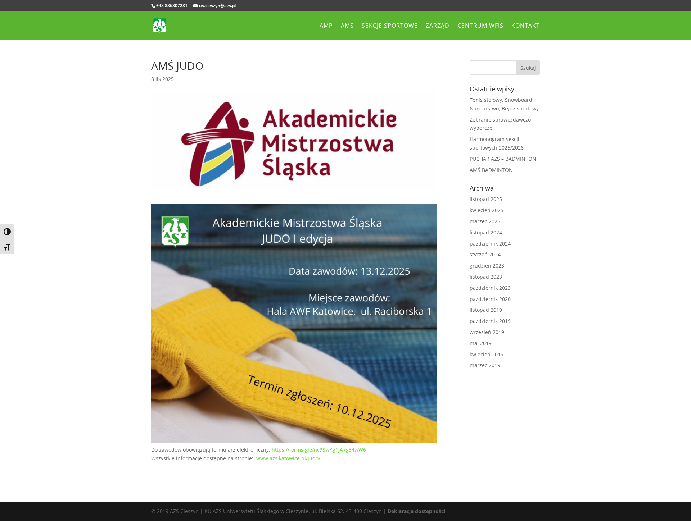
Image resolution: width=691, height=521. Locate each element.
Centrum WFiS (480, 26)
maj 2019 (481, 343)
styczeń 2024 (485, 254)
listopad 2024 (486, 232)
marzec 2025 (485, 221)
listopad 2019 (486, 309)
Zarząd (438, 26)
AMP (326, 26)
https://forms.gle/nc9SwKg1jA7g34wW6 (319, 449)
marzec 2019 (485, 365)
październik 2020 (490, 299)
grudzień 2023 (487, 265)
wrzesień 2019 (487, 332)
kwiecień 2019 (486, 354)
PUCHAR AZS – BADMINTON (503, 158)
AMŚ (347, 26)
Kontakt (525, 26)
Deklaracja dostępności (416, 511)
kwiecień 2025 (486, 210)
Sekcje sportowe (390, 26)
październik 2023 (490, 287)
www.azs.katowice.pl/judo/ (288, 458)
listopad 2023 (486, 276)
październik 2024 (490, 243)
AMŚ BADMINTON (491, 169)
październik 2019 (490, 320)
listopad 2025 (486, 199)
